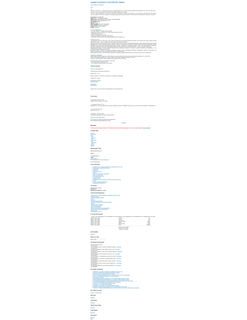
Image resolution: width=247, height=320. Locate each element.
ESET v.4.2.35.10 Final (98, 174)
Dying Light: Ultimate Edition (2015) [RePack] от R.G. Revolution (107, 282)
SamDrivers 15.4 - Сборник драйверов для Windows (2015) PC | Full (107, 166)
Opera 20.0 (93, 199)
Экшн (92, 136)
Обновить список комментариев (98, 117)
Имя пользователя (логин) (96, 150)
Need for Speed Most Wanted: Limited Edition (100, 208)
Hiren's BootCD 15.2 (97, 171)
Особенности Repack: (95, 65)
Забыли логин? (94, 158)
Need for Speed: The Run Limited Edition (99, 209)
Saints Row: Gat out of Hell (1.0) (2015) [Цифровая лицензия (106, 285)
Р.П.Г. (92, 141)
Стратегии (93, 137)
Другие (92, 144)
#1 (91, 113)
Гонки (92, 138)
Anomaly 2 (95, 170)
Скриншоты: (93, 84)
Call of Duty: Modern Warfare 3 (97, 197)
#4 (91, 99)
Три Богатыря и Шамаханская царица (101, 167)
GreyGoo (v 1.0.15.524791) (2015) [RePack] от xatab (104, 283)
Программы (93, 134)
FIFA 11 (94, 172)
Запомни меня (95, 156)
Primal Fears (95, 169)
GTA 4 (94, 180)
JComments (123, 122)
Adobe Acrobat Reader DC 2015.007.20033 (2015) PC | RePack (106, 272)
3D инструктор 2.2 (97, 177)
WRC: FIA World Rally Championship (101, 173)
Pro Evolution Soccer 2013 (96, 211)
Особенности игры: (95, 39)
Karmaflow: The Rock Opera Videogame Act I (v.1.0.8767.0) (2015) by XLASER (110, 286)
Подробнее (100, 244)
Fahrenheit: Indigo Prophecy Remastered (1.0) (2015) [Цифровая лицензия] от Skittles (111, 278)
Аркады (92, 143)
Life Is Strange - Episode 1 (98, 277)
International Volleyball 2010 (99, 183)
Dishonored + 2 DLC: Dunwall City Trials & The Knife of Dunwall (107, 179)
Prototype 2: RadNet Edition (96, 201)
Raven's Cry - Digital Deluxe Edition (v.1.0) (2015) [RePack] (105, 276)
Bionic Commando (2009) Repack (100, 181)
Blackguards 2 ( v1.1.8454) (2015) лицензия (102, 284)
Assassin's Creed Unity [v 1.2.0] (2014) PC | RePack (107, 2)
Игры (92, 7)
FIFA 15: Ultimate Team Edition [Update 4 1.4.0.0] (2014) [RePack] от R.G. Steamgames (111, 275)
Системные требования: (96, 29)
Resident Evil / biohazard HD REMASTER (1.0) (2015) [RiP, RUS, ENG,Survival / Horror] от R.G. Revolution (116, 287)
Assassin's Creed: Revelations (97, 204)
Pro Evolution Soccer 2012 (96, 205)
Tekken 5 (93, 203)
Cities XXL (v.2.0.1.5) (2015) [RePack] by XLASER (104, 273)
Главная (92, 133)
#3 (92, 104)
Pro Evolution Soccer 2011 (98, 176)
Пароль (92, 153)
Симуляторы (93, 142)
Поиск (92, 239)
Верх (92, 318)
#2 (92, 109)
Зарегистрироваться (104, 159)
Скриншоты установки (96, 80)
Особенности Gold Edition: (96, 55)
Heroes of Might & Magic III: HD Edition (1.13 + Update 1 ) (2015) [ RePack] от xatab (111, 279)
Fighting (92, 145)
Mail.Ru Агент (94, 210)
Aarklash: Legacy (96, 178)
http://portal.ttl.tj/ (146, 127)
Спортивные (93, 140)
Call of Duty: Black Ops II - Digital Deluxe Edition (101, 202)
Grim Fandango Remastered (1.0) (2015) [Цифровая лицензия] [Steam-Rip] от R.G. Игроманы (113, 280)
